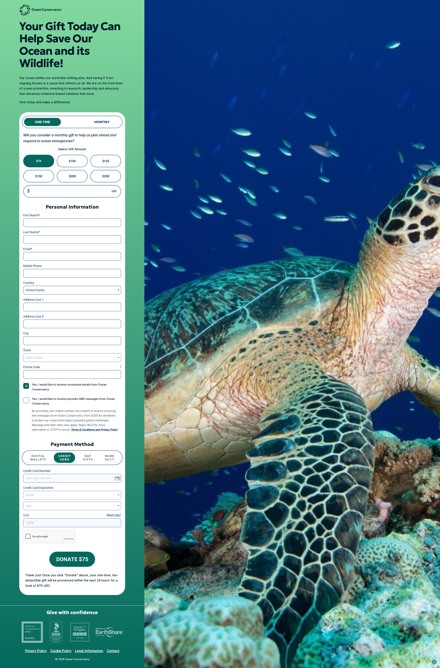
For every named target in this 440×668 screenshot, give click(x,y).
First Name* (31, 215)
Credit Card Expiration (38, 488)
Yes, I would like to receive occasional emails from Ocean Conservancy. (69, 387)
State (27, 350)
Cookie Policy (61, 651)
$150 (38, 176)
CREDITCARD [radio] (64, 457)
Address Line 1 (33, 299)
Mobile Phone (32, 266)
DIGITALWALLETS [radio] (38, 457)
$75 (38, 161)
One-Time (42, 122)
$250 (105, 176)
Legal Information (89, 651)
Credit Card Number (37, 471)
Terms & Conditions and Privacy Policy (94, 429)
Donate (72, 559)
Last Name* (31, 232)
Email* (27, 249)
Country (28, 283)
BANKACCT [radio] (109, 457)
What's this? (114, 515)
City (26, 333)
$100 (72, 161)
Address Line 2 (33, 316)
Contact (113, 651)
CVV (26, 515)
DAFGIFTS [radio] (88, 457)
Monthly (101, 122)
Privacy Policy (36, 651)
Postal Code (31, 367)
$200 (72, 176)
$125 (105, 161)
